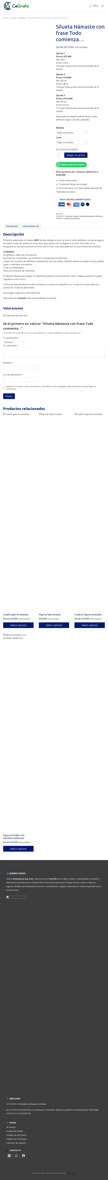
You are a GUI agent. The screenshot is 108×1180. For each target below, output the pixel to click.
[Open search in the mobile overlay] (90, 6)
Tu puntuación (11, 338)
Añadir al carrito (76, 155)
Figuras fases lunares (50, 614)
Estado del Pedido (14, 1131)
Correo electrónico (13, 374)
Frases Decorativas (87, 216)
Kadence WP (71, 1173)
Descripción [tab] (12, 226)
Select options (18, 625)
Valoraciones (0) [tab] (30, 226)
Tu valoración (10, 345)
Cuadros (68, 216)
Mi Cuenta (10, 1127)
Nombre (8, 363)
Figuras (76, 216)
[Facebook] (23, 1156)
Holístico (98, 216)
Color (59, 137)
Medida (60, 127)
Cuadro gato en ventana (15, 614)
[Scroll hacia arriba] (100, 1168)
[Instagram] (9, 1156)
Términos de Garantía (16, 1143)
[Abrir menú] (102, 6)
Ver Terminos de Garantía (67, 149)
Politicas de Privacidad (16, 1139)
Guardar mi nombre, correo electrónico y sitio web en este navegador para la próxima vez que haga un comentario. (51, 387)
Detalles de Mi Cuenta (16, 1135)
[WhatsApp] (16, 1156)
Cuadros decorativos (71, 218)
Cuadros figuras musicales (88, 614)
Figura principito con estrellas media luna (13, 836)
